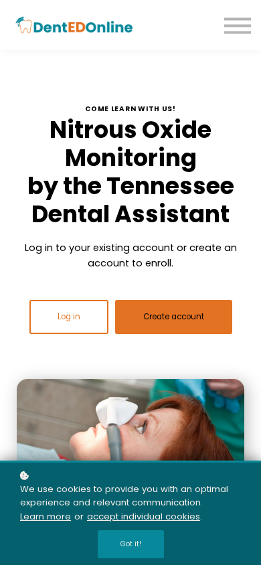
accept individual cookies (143, 516)
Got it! (130, 544)
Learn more (45, 516)
